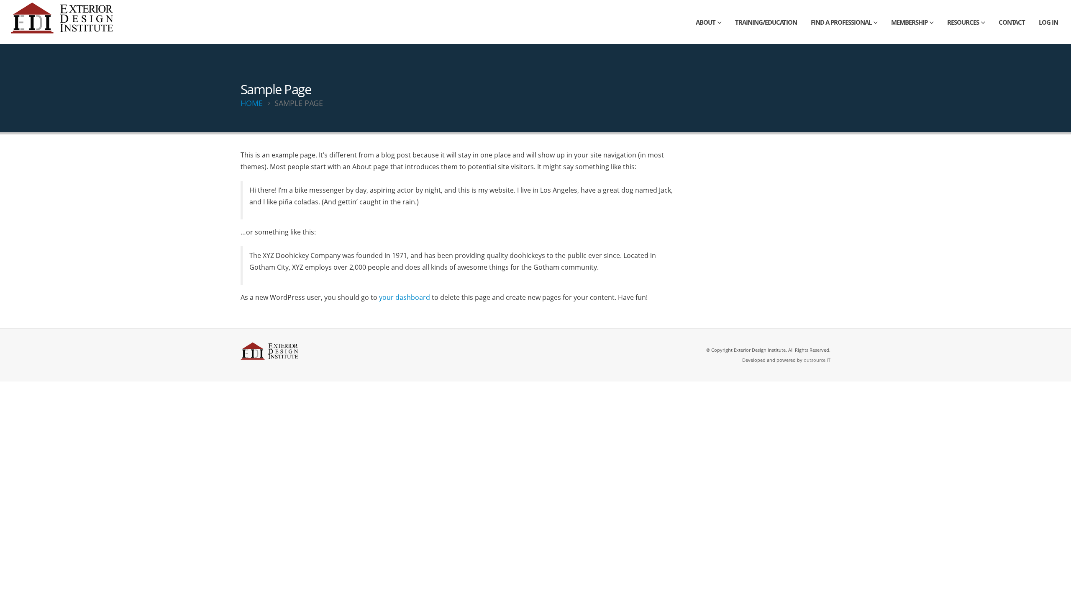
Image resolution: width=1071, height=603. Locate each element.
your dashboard (404, 297)
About (705, 22)
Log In (1048, 22)
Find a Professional (841, 22)
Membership (909, 22)
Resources (963, 22)
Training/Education (766, 22)
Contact (1012, 22)
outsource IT (817, 360)
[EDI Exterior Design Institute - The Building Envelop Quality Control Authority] (62, 22)
